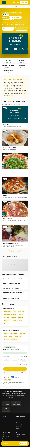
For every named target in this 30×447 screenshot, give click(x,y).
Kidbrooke (13, 317)
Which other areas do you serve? (11, 298)
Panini (10, 336)
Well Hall (20, 320)
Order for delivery (7, 28)
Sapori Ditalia (22, 333)
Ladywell (14, 320)
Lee (15, 311)
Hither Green (21, 311)
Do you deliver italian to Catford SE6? (12, 279)
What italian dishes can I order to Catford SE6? (13, 293)
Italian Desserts (18, 336)
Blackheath (21, 314)
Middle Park (6, 320)
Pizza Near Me (14, 339)
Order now (24, 2)
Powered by (4, 417)
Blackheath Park (7, 311)
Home (3, 6)
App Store (5, 397)
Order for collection (22, 28)
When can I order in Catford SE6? (11, 283)
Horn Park (6, 317)
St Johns (6, 323)
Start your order (15, 369)
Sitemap (17, 436)
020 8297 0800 (15, 2)
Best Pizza (6, 339)
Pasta (5, 336)
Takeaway (8, 6)
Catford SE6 (14, 6)
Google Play (11, 397)
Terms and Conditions (20, 434)
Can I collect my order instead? (11, 288)
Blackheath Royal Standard (10, 314)
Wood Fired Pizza (13, 333)
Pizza (5, 333)
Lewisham (20, 317)
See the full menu (15, 251)
